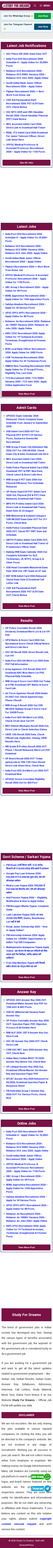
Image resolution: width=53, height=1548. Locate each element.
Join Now (43, 16)
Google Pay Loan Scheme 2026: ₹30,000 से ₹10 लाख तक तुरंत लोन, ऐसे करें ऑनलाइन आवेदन (25, 877)
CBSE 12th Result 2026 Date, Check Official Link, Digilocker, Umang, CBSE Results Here (26, 738)
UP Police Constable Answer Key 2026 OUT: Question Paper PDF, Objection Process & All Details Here (27, 1024)
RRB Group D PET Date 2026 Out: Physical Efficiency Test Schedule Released (24, 483)
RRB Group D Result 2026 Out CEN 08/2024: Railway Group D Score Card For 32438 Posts (25, 709)
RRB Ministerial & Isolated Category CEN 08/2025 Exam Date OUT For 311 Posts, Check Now (26, 519)
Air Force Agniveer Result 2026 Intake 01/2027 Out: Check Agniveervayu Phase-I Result (26, 697)
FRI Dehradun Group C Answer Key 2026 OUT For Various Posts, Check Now (26, 1094)
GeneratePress (26, 1545)
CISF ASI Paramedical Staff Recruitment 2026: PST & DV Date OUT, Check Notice (25, 103)
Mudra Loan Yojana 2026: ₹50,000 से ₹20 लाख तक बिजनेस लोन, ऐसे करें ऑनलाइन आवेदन (25, 889)
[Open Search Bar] (35, 5)
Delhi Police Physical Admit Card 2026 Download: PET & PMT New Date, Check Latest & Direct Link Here (27, 471)
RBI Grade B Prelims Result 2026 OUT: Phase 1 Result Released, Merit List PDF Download (27, 750)
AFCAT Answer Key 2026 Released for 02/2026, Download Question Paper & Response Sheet (27, 1082)
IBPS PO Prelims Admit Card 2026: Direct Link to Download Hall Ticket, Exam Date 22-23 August (26, 507)
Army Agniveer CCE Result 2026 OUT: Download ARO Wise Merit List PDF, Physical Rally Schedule (26, 673)
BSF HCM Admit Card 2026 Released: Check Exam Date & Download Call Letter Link (26, 579)
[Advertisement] (26, 197)
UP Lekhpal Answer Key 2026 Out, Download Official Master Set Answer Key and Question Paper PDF (27, 1070)
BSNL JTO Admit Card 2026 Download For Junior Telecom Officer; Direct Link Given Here (27, 136)
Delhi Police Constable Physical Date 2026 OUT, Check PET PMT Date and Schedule (26, 531)
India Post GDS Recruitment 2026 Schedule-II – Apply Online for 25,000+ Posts (27, 62)
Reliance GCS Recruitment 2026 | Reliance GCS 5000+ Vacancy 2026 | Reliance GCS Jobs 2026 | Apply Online (27, 74)
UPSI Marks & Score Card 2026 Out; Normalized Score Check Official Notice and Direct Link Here (27, 644)
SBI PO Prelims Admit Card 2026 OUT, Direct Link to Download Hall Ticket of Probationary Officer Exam (27, 543)
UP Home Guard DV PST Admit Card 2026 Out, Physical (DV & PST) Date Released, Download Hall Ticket (26, 495)
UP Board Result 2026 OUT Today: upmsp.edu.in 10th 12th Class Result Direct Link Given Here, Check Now (25, 762)
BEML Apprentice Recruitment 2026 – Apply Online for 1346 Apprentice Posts (27, 1188)
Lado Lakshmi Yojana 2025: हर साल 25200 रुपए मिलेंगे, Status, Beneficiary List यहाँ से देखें (25, 918)
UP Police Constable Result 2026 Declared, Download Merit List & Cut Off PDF (27, 632)
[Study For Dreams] (16, 5)
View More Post (26, 394)
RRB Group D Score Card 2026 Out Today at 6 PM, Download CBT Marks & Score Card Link (27, 685)
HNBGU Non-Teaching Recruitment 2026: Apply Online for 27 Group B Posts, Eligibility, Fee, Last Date (27, 369)
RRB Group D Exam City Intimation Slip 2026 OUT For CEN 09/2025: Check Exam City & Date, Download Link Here (27, 450)
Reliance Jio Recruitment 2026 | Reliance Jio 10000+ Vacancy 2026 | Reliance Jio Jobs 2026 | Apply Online (27, 325)
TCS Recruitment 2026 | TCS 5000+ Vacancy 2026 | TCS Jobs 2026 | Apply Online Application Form (26, 382)
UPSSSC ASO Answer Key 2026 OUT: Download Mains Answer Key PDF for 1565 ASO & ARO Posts (26, 1003)
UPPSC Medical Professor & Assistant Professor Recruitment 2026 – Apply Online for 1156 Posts (25, 148)
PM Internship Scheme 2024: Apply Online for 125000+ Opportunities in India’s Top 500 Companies (26, 939)
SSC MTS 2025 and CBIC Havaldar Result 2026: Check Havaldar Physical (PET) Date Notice (27, 116)
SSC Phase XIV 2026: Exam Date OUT (26, 53)
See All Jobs (26, 162)
